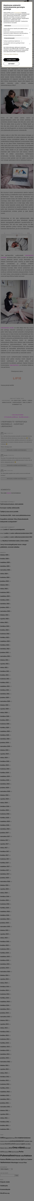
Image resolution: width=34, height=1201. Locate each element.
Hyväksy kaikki (11, 59)
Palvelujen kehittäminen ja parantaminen (12, 35)
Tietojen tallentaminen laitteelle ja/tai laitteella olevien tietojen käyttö (15, 29)
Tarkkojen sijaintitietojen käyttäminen (11, 41)
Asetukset (11, 63)
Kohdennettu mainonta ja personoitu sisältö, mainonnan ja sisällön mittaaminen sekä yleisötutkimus (15, 32)
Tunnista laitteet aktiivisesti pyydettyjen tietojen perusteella (14, 43)
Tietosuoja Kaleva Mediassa (10, 54)
